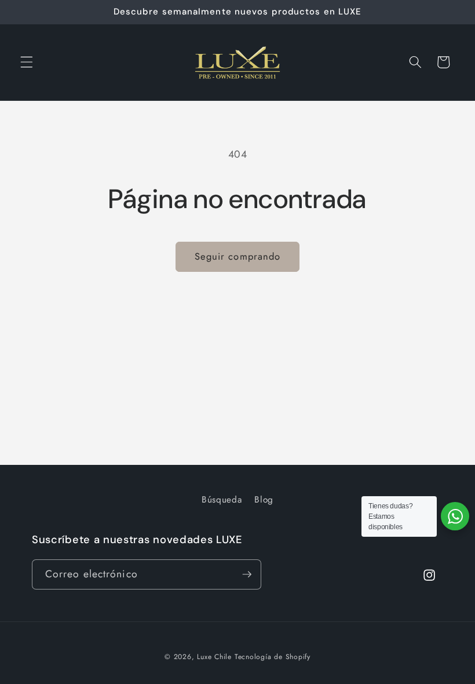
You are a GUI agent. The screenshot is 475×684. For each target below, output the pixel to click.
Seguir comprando (238, 256)
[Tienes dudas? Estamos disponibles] (455, 516)
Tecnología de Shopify (272, 657)
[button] (27, 62)
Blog (263, 499)
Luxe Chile (214, 657)
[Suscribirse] (247, 574)
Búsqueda (222, 499)
